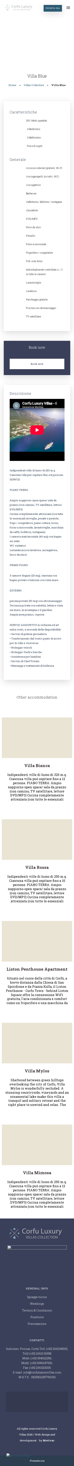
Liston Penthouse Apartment (37, 969)
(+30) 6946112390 (41, 1358)
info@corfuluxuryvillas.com (42, 1372)
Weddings (37, 1304)
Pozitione (37, 1317)
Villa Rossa (37, 867)
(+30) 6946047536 (41, 1363)
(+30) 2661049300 (56, 1349)
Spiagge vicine (37, 1297)
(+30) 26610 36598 (40, 1353)
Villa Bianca (37, 765)
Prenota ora (53, 8)
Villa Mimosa (37, 1172)
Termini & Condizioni (37, 1310)
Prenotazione (37, 1324)
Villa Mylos (37, 1071)
